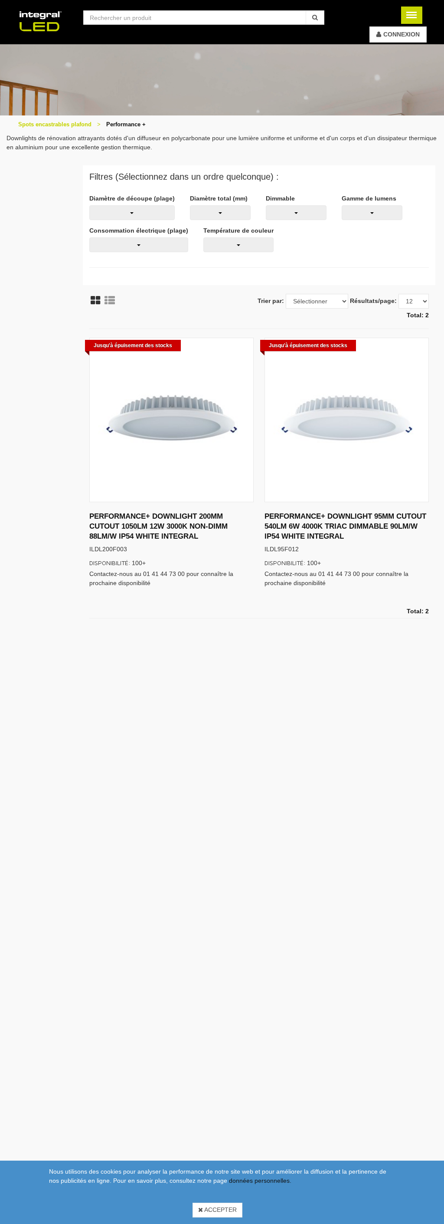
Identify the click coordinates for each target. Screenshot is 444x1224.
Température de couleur (238, 230)
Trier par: (271, 300)
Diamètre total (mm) (219, 198)
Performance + (126, 124)
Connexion (401, 34)
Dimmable (280, 198)
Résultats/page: (373, 300)
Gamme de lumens (369, 198)
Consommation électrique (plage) (138, 230)
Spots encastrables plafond (54, 124)
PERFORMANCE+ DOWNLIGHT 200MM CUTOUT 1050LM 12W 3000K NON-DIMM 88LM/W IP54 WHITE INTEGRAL (158, 526)
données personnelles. (260, 1180)
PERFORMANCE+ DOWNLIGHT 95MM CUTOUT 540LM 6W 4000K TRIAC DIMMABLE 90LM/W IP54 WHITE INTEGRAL (345, 526)
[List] (109, 300)
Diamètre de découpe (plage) (132, 198)
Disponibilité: (110, 562)
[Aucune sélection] (132, 212)
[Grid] (95, 300)
